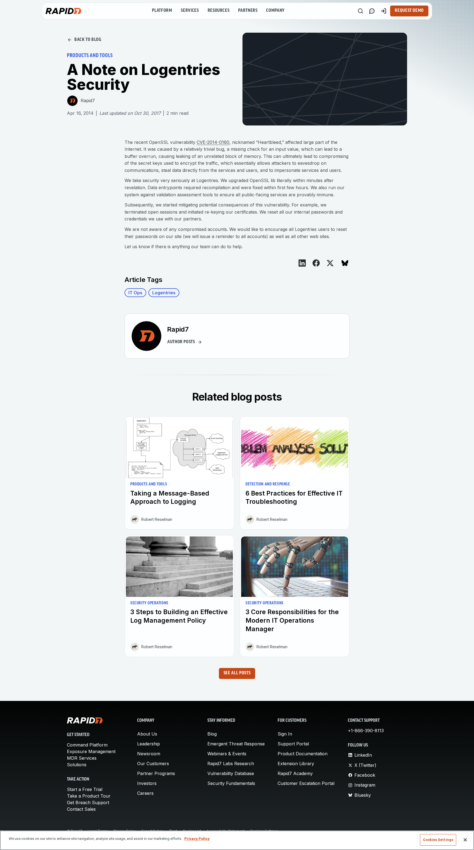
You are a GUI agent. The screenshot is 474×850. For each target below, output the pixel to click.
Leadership (148, 743)
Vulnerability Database (230, 773)
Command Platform (87, 745)
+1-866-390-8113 (366, 730)
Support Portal (293, 743)
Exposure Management (91, 751)
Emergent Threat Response (236, 743)
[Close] (465, 840)
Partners (247, 11)
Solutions (76, 764)
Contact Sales (81, 809)
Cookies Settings (438, 840)
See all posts (237, 673)
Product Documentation (303, 753)
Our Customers (153, 763)
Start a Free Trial (84, 789)
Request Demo (409, 11)
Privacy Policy (197, 839)
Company (275, 11)
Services (190, 11)
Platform (162, 11)
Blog (212, 734)
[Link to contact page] (372, 11)
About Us (147, 734)
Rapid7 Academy (295, 773)
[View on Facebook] (316, 263)
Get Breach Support (88, 802)
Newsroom (148, 753)
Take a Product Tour (89, 796)
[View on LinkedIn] (302, 263)
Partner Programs (156, 773)
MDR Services (82, 758)
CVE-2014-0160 (213, 142)
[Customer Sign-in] (383, 11)
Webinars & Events (226, 753)
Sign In (285, 734)
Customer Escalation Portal (306, 783)
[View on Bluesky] (344, 263)
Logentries (164, 292)
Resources (219, 11)
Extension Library (296, 763)
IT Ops (135, 292)
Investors (147, 783)
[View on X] (330, 263)
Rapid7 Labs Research (230, 763)
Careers (145, 793)
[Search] (360, 11)
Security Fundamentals (231, 783)
